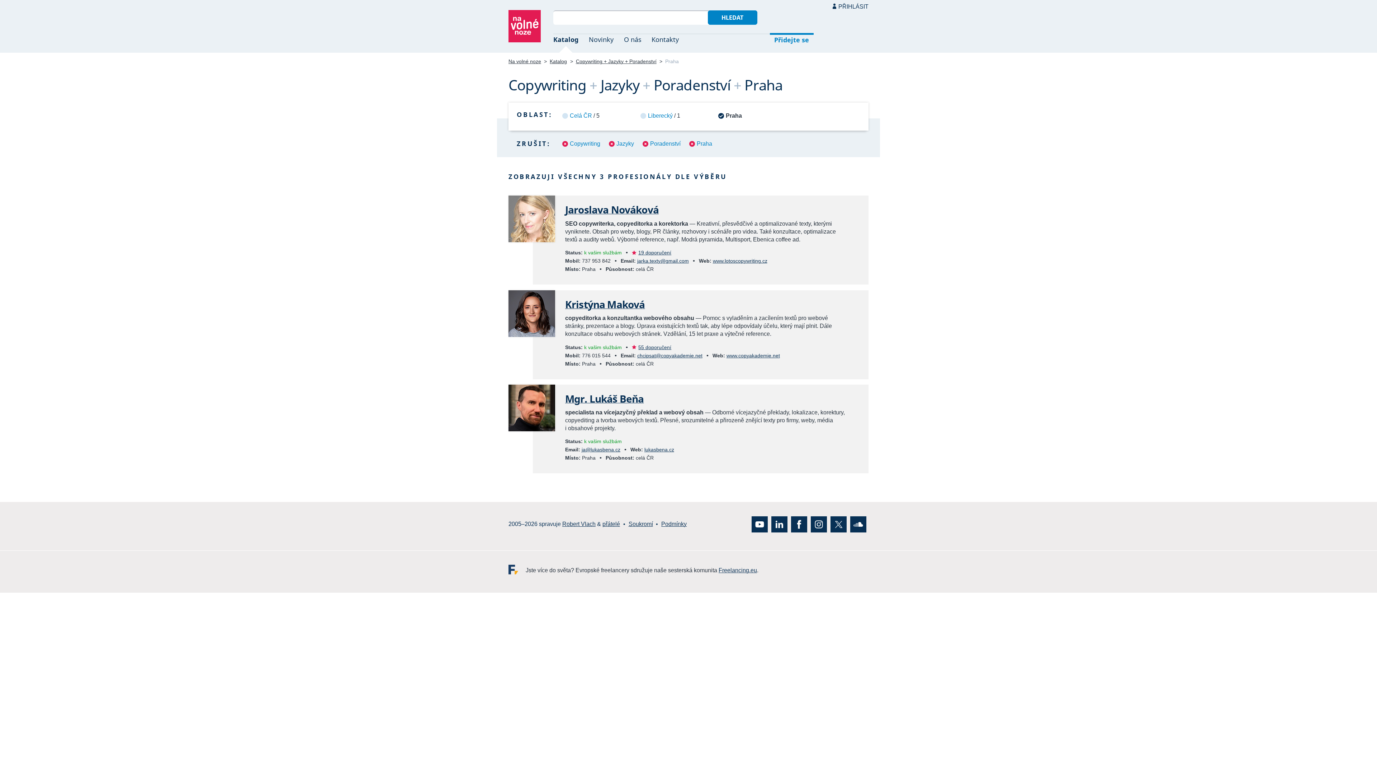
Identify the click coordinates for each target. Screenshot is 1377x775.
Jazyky (625, 144)
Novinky (601, 39)
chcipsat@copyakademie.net (669, 355)
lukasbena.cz (659, 449)
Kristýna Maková (605, 304)
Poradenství (665, 144)
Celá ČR (581, 116)
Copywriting (585, 144)
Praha (704, 144)
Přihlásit (853, 7)
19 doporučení (654, 252)
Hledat (732, 18)
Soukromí (641, 524)
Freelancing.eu (517, 569)
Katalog (565, 39)
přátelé (611, 524)
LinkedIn (779, 524)
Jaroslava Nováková (612, 209)
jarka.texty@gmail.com (663, 261)
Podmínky (674, 524)
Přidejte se (791, 40)
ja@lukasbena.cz (601, 449)
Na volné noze (524, 61)
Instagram (819, 524)
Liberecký (660, 116)
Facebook (799, 524)
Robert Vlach (579, 524)
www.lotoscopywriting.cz (740, 261)
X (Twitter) (839, 524)
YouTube (760, 524)
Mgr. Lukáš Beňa (604, 398)
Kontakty (665, 39)
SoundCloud (858, 524)
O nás (633, 39)
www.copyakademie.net (753, 355)
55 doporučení (654, 347)
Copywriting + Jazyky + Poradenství (616, 61)
